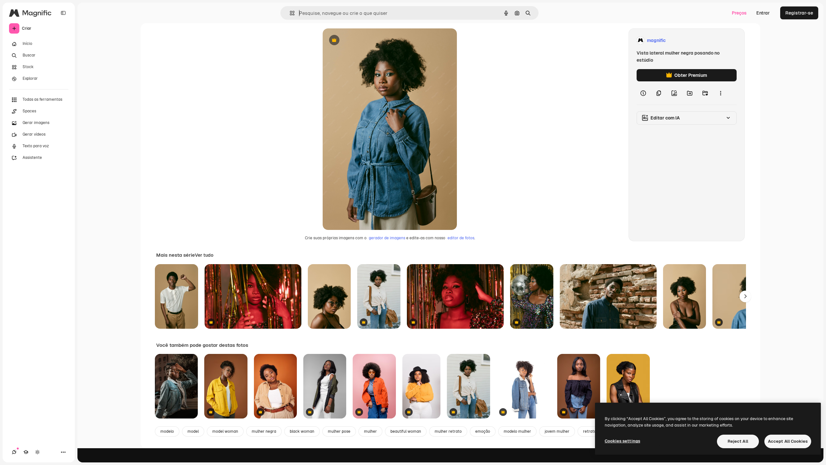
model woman (225, 431)
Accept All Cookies (788, 441)
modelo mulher (517, 431)
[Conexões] (14, 452)
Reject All (738, 441)
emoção (482, 431)
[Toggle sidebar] (63, 13)
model (193, 431)
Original (364, 40)
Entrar (763, 13)
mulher (370, 431)
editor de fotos (461, 238)
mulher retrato (448, 431)
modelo (167, 431)
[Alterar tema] (37, 452)
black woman (302, 431)
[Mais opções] (720, 93)
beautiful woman (405, 431)
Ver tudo (204, 255)
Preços (739, 13)
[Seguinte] (745, 296)
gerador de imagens (387, 238)
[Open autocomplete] (289, 13)
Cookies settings (622, 441)
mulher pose (339, 431)
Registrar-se (799, 13)
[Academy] (26, 452)
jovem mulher (557, 431)
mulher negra (264, 431)
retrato (589, 431)
